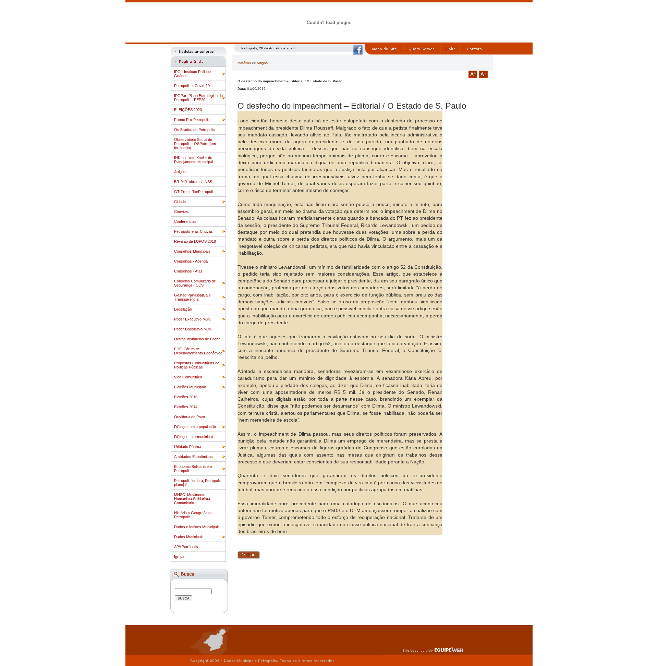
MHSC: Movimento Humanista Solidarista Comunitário (192, 499)
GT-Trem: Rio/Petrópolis (194, 192)
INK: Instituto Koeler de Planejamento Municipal (193, 160)
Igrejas (179, 557)
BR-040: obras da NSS (193, 182)
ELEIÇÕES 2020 (188, 110)
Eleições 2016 (185, 397)
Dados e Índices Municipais (197, 527)
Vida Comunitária (188, 377)
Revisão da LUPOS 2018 (195, 241)
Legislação (183, 309)
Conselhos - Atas (188, 271)
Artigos (180, 172)
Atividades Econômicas (193, 457)
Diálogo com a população (195, 427)
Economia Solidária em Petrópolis (193, 468)
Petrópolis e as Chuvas (193, 231)
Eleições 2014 (185, 407)
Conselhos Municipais (192, 251)
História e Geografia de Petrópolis (193, 515)
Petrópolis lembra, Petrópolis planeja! (197, 483)
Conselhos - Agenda (191, 261)
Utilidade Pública (187, 447)
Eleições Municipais (190, 387)
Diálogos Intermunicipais (194, 437)
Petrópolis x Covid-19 (192, 86)
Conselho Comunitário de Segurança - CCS (195, 283)
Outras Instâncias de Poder (197, 339)
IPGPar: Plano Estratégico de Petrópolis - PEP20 (198, 98)
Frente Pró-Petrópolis (192, 120)
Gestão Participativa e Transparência (192, 297)
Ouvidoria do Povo (189, 417)
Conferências (185, 221)
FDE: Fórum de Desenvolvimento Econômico (198, 351)
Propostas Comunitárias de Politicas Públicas (196, 365)
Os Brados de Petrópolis (194, 130)
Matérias (244, 63)
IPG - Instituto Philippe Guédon (192, 74)
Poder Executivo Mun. (192, 319)
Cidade (180, 201)
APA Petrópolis (186, 547)
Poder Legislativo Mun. (193, 329)
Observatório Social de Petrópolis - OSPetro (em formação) (195, 143)
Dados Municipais (189, 537)
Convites (181, 211)
